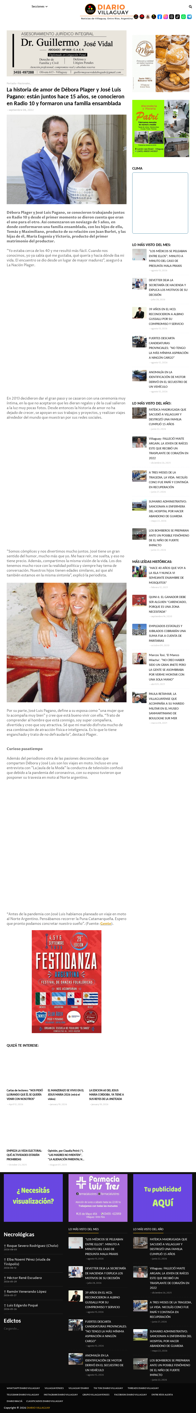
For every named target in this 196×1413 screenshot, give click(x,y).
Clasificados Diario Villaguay (44, 1401)
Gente (105, 923)
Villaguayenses (54, 1388)
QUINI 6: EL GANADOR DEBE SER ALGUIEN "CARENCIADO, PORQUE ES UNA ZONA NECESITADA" (168, 604)
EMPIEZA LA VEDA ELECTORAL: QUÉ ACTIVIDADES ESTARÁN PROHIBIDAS (24, 1155)
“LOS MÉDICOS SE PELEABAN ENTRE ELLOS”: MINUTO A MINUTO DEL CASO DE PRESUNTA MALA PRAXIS (168, 259)
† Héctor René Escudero (23, 1278)
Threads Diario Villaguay (143, 1388)
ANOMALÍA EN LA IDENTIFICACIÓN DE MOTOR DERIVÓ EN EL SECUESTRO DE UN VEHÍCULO (168, 380)
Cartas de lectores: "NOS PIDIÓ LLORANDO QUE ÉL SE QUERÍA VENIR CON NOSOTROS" (25, 1095)
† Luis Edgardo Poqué (21, 1305)
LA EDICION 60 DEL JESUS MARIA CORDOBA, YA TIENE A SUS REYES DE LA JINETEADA (106, 1095)
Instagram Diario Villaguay (61, 1394)
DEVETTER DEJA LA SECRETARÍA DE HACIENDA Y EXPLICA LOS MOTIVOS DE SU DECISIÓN (168, 288)
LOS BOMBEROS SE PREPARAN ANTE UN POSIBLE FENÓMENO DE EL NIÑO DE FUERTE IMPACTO (169, 538)
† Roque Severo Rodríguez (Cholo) (31, 1246)
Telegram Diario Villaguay (23, 1394)
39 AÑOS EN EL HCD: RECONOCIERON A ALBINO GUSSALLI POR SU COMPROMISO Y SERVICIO (166, 317)
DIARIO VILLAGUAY (38, 1408)
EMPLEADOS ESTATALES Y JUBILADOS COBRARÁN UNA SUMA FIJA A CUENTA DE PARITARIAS (167, 634)
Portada (11, 83)
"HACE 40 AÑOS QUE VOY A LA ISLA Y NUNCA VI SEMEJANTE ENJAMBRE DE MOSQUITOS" (167, 575)
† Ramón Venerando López (25, 1291)
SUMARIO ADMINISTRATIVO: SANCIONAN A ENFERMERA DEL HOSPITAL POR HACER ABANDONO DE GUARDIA (168, 509)
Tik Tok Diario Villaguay (108, 1388)
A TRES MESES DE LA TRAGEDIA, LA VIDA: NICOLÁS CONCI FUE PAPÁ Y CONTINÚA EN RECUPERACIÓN (168, 480)
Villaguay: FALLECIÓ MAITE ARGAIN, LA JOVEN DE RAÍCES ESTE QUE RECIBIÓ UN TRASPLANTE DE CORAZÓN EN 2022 (168, 448)
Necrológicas (19, 1235)
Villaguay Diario (79, 1388)
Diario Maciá (14, 1401)
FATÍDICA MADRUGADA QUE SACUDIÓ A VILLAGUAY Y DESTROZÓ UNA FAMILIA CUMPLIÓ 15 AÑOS (167, 417)
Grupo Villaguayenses (95, 1394)
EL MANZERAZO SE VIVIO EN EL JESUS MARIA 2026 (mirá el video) (66, 1095)
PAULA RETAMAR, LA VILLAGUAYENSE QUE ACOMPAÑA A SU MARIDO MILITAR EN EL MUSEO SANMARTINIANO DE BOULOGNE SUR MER (166, 706)
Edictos (12, 1321)
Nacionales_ (24, 83)
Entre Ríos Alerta (162, 1394)
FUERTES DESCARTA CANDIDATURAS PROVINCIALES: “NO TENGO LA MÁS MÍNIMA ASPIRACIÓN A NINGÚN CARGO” (168, 348)
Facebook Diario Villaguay (130, 1394)
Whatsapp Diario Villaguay (23, 1388)
